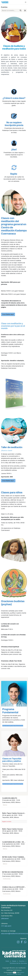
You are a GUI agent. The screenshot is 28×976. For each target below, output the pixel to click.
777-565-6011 (6, 926)
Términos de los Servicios (18, 963)
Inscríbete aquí (8, 314)
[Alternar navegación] (25, 2)
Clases (14, 961)
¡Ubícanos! (5, 918)
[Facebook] (22, 942)
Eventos (22, 961)
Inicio (7, 961)
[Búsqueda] (21, 10)
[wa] (25, 942)
